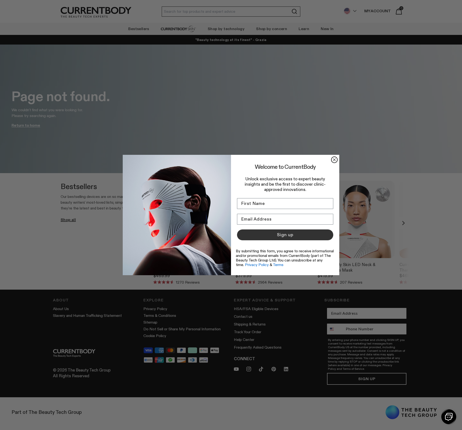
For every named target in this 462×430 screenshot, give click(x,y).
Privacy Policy (257, 264)
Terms (278, 264)
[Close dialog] (334, 160)
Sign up (285, 234)
